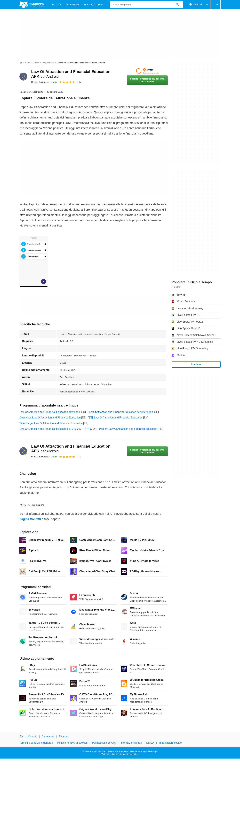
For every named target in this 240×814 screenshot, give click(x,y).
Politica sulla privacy (104, 742)
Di (39, 82)
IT (213, 4)
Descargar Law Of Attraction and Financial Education (50, 417)
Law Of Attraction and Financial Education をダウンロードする (55, 428)
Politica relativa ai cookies (72, 742)
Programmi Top (93, 4)
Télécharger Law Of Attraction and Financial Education (51, 423)
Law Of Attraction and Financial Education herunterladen (120, 412)
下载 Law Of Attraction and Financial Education (115, 417)
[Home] (20, 62)
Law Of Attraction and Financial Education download (49, 412)
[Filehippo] (31, 4)
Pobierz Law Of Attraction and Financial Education (128, 428)
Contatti (32, 736)
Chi (21, 736)
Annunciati (48, 736)
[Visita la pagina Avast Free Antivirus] (147, 71)
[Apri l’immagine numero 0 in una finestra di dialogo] (33, 261)
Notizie (56, 4)
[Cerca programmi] (177, 4)
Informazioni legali (131, 742)
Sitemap (63, 736)
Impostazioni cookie (170, 742)
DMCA (150, 742)
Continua (196, 364)
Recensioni (72, 4)
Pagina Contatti (30, 519)
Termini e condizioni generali (36, 742)
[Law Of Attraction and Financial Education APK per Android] (23, 77)
